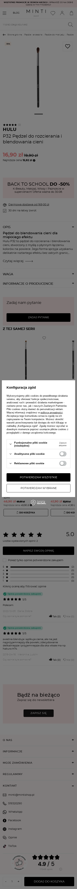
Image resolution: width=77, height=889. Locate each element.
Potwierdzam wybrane (39, 488)
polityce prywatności (52, 412)
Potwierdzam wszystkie (38, 477)
